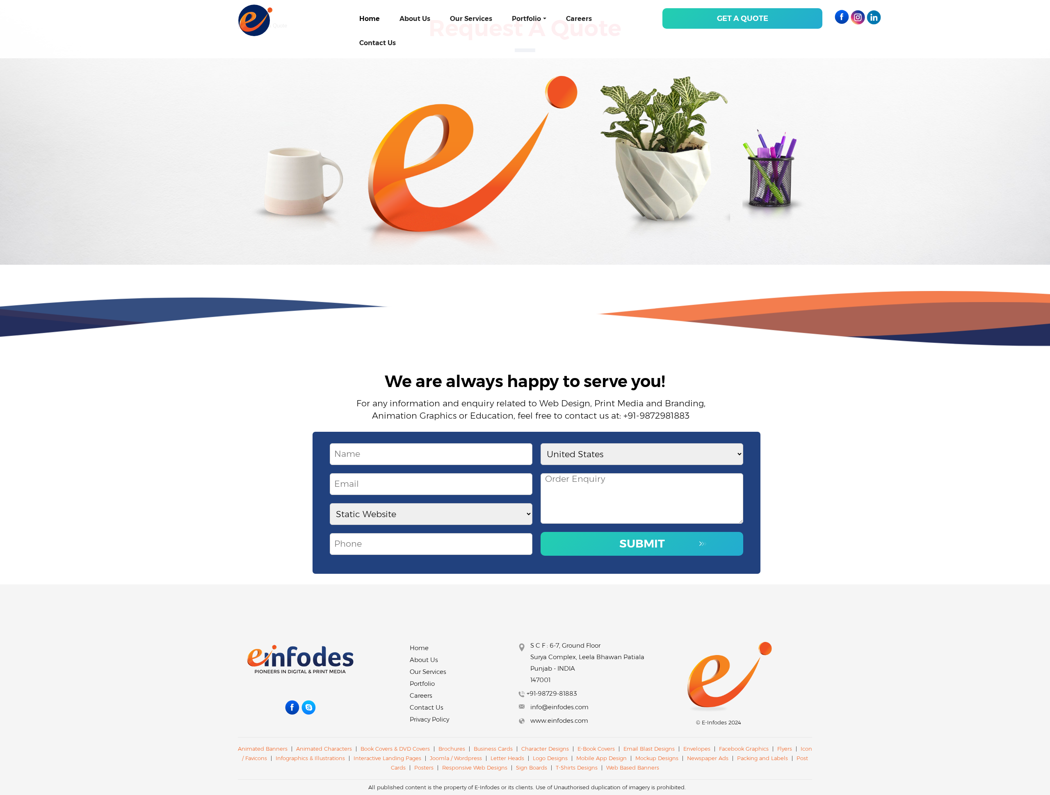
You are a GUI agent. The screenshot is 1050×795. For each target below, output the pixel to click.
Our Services (471, 19)
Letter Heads (507, 758)
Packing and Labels (762, 758)
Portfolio (526, 19)
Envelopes (696, 748)
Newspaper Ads (707, 758)
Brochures (451, 748)
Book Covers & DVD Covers (395, 748)
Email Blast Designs (649, 748)
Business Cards (493, 748)
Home (369, 19)
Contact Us (377, 43)
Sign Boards (531, 767)
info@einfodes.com (559, 707)
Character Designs (545, 748)
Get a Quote (742, 18)
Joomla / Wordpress (457, 758)
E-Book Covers (596, 748)
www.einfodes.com (559, 720)
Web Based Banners (632, 767)
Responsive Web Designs (475, 767)
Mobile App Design (601, 758)
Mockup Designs (656, 758)
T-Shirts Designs (577, 767)
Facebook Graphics (744, 748)
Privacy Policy (429, 719)
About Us (414, 19)
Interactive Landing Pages (388, 758)
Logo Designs (550, 758)
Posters (424, 767)
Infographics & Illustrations (310, 758)
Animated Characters (324, 748)
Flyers (784, 748)
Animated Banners (263, 748)
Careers (579, 19)
